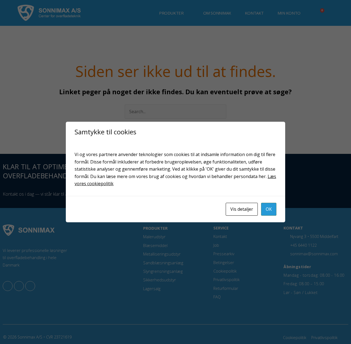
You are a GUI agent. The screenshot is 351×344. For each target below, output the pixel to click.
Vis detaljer (241, 209)
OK (269, 209)
